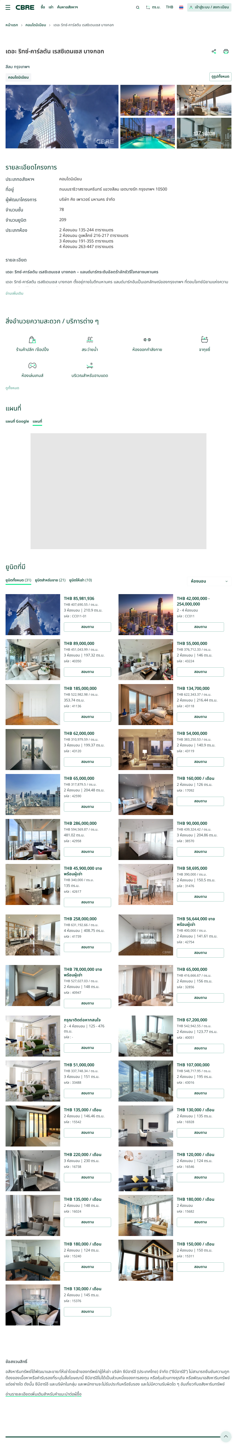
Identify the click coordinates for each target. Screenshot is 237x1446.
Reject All (104, 788)
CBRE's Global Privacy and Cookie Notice (109, 770)
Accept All (78, 788)
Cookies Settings (154, 788)
